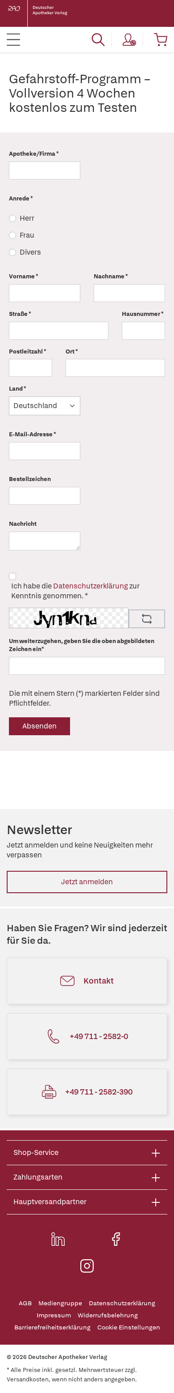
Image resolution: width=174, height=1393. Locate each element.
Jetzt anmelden (87, 881)
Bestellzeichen (30, 479)
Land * (17, 388)
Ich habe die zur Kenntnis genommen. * (75, 591)
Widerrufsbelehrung (108, 1315)
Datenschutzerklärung (90, 586)
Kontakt (98, 981)
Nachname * (111, 276)
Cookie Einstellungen (128, 1327)
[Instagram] (87, 1266)
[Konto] (129, 39)
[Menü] (13, 39)
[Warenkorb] (160, 39)
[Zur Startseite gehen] (44, 13)
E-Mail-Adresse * (32, 434)
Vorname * (23, 276)
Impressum (54, 1315)
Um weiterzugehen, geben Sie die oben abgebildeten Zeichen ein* (81, 645)
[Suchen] (98, 39)
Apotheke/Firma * (34, 154)
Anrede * (21, 198)
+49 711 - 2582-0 (99, 1036)
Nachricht (23, 524)
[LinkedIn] (58, 1239)
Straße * (20, 314)
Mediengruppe (60, 1303)
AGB (25, 1303)
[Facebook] (116, 1239)
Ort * (72, 351)
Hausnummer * (143, 314)
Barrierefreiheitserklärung (52, 1327)
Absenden (39, 726)
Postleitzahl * (27, 351)
